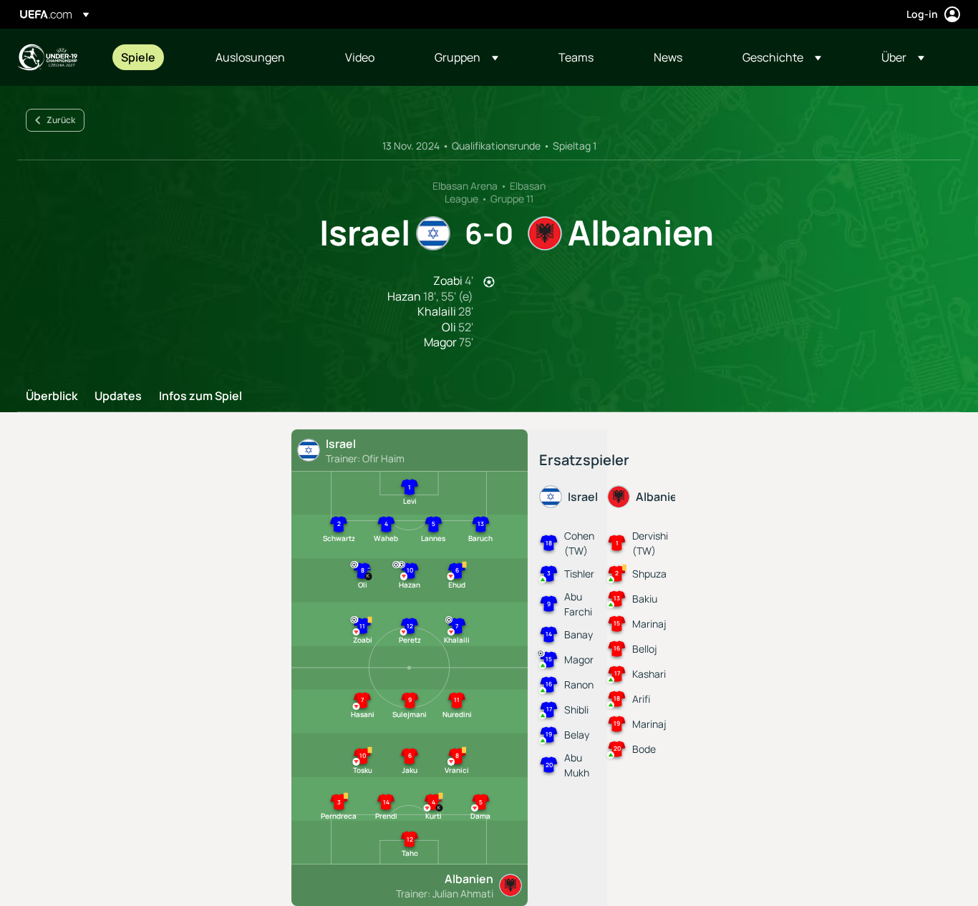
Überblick (51, 396)
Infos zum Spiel (200, 396)
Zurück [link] (61, 120)
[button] (466, 57)
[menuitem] (150, 57)
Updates (118, 396)
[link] (138, 57)
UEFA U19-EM (47, 57)
